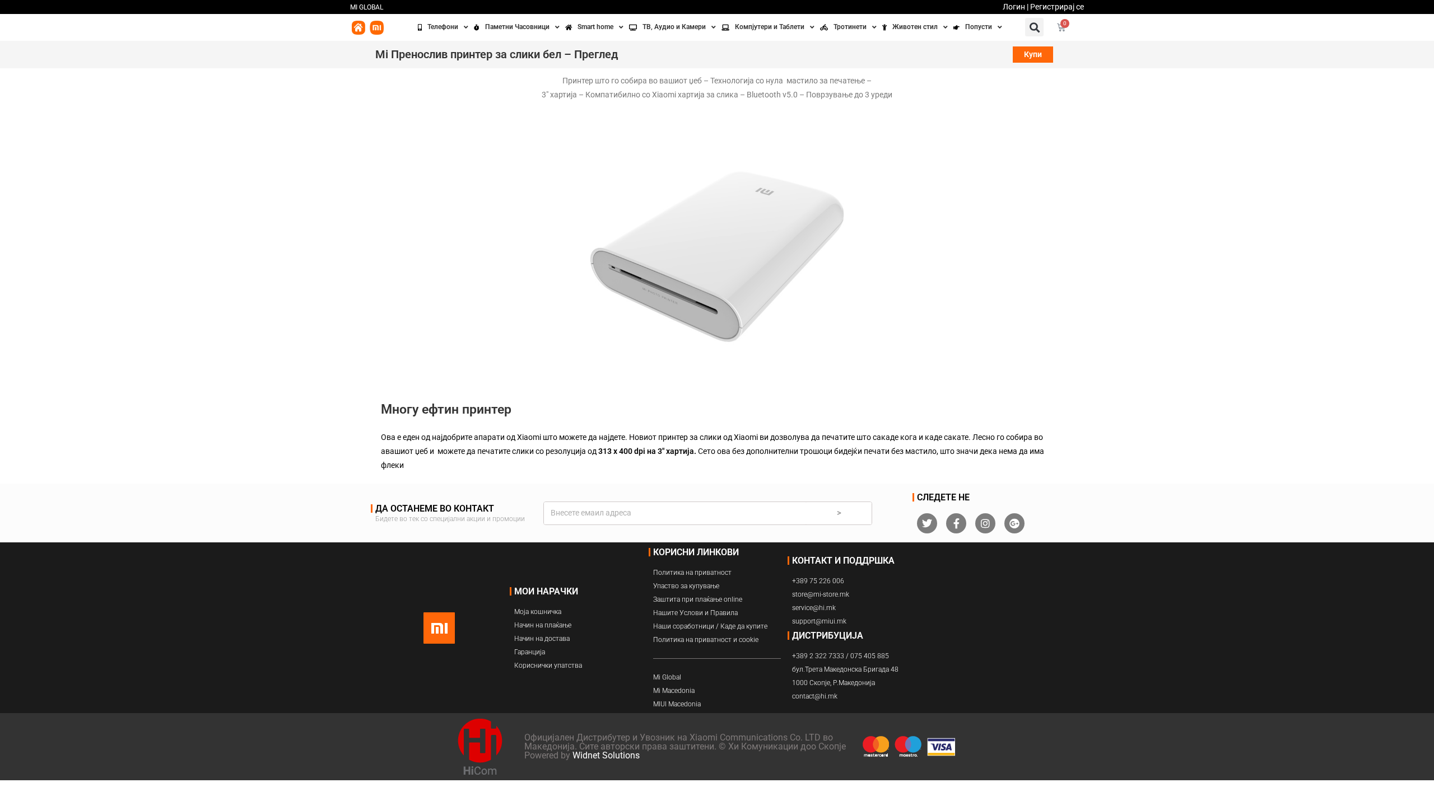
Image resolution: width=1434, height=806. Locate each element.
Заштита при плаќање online (697, 599)
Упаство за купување (686, 586)
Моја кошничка (537, 612)
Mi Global (667, 677)
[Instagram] (985, 523)
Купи (1033, 54)
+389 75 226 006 (818, 581)
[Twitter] (927, 523)
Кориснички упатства (548, 665)
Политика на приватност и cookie (705, 640)
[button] (1034, 27)
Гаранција (529, 652)
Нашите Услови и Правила (695, 613)
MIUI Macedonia (677, 704)
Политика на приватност (692, 573)
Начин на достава (542, 639)
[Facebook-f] (956, 523)
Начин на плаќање (542, 625)
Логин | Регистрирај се (1043, 6)
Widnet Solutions (606, 755)
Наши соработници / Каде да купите (710, 626)
